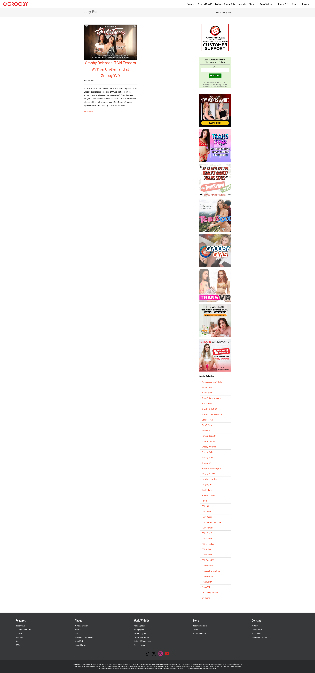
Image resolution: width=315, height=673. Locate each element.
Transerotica (207, 565)
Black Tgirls (207, 393)
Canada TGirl (207, 420)
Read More (88, 112)
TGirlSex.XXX (208, 560)
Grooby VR (206, 463)
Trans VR (206, 587)
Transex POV (207, 576)
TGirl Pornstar (208, 528)
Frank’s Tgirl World (210, 441)
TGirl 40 (205, 506)
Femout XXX (207, 431)
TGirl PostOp (207, 533)
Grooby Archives (209, 447)
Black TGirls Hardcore (211, 398)
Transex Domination (211, 571)
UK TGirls (206, 598)
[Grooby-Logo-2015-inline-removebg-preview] (15, 3)
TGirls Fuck (207, 538)
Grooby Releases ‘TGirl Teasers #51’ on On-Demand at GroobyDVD (110, 69)
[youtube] (167, 653)
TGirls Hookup (208, 544)
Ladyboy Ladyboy (210, 479)
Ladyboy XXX (208, 484)
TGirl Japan (207, 517)
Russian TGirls (208, 495)
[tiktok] (147, 653)
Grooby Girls (207, 457)
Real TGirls (207, 490)
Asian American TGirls (212, 382)
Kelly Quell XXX (208, 474)
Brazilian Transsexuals (212, 414)
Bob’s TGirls (207, 403)
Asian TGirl (207, 387)
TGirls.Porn (207, 555)
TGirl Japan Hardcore (211, 522)
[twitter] (154, 653)
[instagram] (160, 653)
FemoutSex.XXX (209, 436)
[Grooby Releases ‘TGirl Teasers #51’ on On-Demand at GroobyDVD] (110, 42)
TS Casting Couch (210, 592)
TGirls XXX (206, 549)
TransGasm (207, 582)
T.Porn (204, 501)
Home (218, 12)
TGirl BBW (206, 511)
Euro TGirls (207, 425)
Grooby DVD (207, 452)
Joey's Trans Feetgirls (211, 468)
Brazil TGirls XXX (209, 409)
